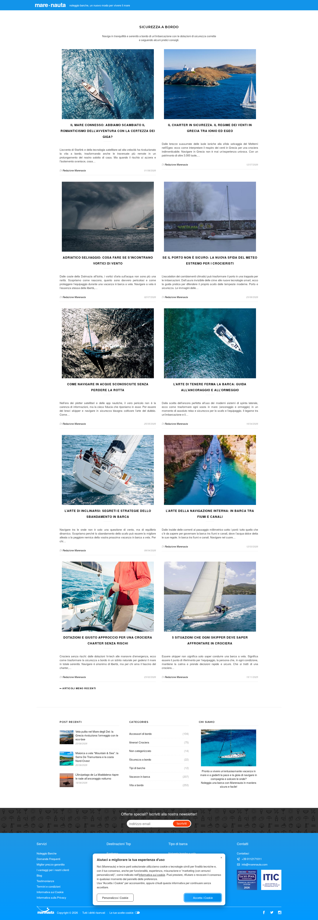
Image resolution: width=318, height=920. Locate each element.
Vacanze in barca (139, 776)
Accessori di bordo (140, 734)
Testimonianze (45, 881)
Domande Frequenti (48, 859)
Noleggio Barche (46, 853)
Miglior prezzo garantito (51, 864)
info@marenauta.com (255, 864)
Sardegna (112, 853)
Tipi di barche (137, 768)
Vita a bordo (136, 785)
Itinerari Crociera (139, 742)
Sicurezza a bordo (140, 759)
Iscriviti (182, 823)
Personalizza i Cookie (115, 898)
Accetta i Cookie (203, 898)
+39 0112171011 (252, 859)
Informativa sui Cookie (50, 892)
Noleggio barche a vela (182, 853)
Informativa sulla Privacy (51, 897)
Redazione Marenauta (74, 170)
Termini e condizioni (48, 886)
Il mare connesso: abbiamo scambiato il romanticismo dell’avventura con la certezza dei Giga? (108, 131)
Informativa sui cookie (152, 875)
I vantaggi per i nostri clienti (53, 870)
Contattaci (243, 853)
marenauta (50, 4)
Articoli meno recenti (79, 688)
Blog (39, 875)
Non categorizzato (140, 751)
